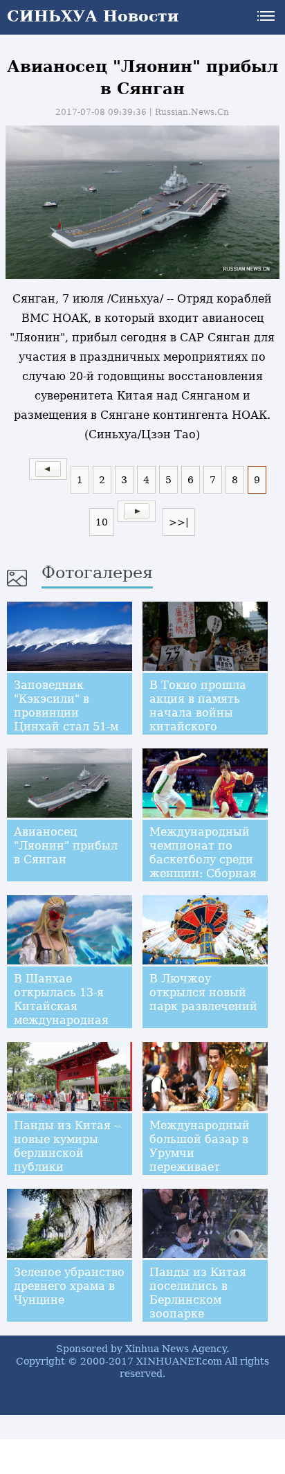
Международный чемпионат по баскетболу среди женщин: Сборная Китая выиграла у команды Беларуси (203, 873)
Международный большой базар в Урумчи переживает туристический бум (199, 1160)
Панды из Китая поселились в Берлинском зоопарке (197, 1293)
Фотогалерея (97, 572)
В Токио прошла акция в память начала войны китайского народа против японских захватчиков (197, 726)
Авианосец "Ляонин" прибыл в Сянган (66, 845)
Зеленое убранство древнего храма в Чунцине (69, 1286)
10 (101, 522)
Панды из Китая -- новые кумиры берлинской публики (67, 1146)
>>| (179, 522)
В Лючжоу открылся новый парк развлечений (203, 992)
